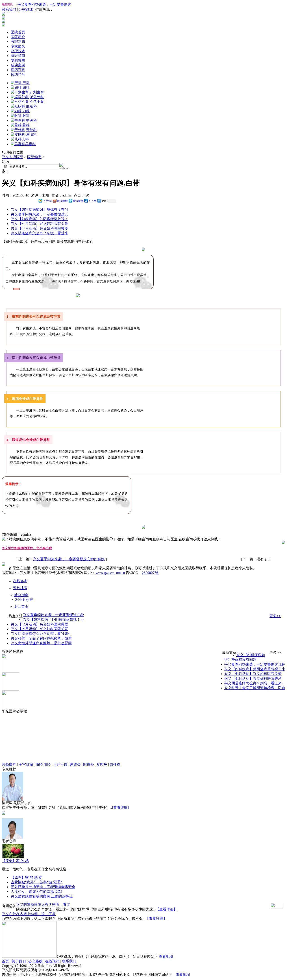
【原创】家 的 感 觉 (26, 877)
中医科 (31, 120)
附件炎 (115, 764)
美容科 (30, 144)
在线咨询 (20, 581)
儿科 (25, 139)
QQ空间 (47, 201)
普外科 (31, 130)
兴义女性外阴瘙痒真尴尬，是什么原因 (41, 643)
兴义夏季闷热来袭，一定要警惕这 (44, 4)
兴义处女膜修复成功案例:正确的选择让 (42, 896)
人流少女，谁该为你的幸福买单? (37, 891)
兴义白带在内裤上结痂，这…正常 (29, 914)
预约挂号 (18, 74)
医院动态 (18, 41)
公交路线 (26, 9)
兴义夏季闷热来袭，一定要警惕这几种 (53, 615)
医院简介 (18, 37)
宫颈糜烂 (9, 764)
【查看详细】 (166, 909)
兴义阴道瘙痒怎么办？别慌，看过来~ (40, 634)
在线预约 (52, 961)
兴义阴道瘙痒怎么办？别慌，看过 (43, 904)
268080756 (150, 573)
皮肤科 (31, 134)
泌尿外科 (37, 97)
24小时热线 (24, 600)
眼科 (26, 116)
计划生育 (37, 92)
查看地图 (166, 956)
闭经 (47, 764)
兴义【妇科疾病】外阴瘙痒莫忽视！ (39, 219)
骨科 (26, 125)
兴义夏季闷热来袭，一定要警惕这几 (39, 214)
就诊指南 (21, 595)
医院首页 (18, 32)
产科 (26, 83)
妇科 (26, 87)
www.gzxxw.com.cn (110, 573)
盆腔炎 (101, 764)
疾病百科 (18, 70)
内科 (26, 111)
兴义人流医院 (12, 157)
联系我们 (9, 9)
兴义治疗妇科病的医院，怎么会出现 (27, 548)
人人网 (92, 201)
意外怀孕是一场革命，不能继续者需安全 (43, 887)
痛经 (39, 764)
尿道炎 (75, 764)
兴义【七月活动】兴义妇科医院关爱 (39, 224)
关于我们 (18, 961)
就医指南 (18, 56)
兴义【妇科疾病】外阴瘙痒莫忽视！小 (53, 619)
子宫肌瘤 (26, 764)
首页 (5, 961)
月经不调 (60, 764)
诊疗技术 (18, 51)
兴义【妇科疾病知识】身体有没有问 (39, 209)
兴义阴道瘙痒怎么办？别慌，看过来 (39, 233)
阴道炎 (88, 764)
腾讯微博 (78, 201)
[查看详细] (120, 807)
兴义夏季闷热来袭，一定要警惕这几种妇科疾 (69, 559)
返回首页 (21, 606)
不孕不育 (37, 102)
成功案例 (18, 65)
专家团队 (18, 46)
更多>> (275, 616)
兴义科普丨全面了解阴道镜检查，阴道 (41, 638)
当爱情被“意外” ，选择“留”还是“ (37, 882)
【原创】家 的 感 (15, 861)
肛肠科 (31, 106)
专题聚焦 (18, 60)
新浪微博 (62, 201)
